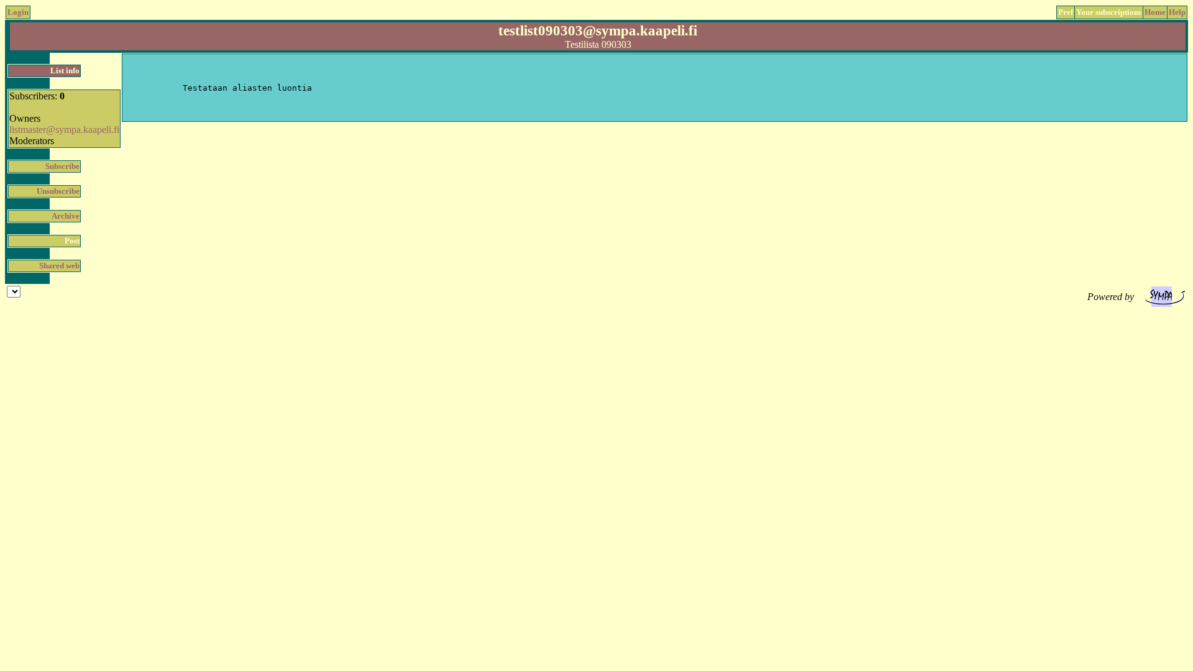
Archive (66, 216)
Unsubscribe (58, 191)
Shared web (59, 265)
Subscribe (62, 166)
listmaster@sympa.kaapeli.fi (64, 129)
